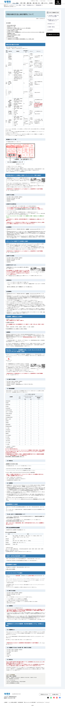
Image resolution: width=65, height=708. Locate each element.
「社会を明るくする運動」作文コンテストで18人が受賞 (53, 16)
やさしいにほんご (50, 0)
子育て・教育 (22, 3)
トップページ (11, 5)
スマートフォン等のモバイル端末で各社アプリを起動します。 (18, 282)
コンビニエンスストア (9, 92)
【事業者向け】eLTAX (9, 121)
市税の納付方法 (38, 5)
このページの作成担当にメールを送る (12, 682)
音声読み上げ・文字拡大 (34, 0)
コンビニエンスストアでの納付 (12, 37)
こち (12, 374)
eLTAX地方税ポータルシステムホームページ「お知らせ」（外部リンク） (29, 668)
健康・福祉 (29, 3)
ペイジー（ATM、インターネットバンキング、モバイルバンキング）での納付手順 (20, 472)
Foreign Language (42, 0)
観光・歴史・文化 (36, 3)
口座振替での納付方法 (10, 322)
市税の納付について (30, 5)
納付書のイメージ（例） (11, 26)
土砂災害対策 (50, 30)
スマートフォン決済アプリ (9, 64)
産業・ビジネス (44, 3)
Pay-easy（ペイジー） (9, 73)
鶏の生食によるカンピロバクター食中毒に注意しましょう (53, 20)
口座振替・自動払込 (9, 83)
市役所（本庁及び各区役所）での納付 (13, 34)
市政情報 (51, 3)
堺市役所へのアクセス (44, 694)
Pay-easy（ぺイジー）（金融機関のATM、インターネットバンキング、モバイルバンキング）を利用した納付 (25, 32)
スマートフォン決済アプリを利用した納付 (14, 29)
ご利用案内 (5, 702)
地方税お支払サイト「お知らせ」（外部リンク (29, 236)
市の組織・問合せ (55, 694)
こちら (12, 190)
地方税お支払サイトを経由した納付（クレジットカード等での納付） (19, 28)
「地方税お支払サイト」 (34, 246)
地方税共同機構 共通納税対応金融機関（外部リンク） (14, 456)
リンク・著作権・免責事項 (13, 702)
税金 (24, 5)
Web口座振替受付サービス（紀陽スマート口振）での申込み (16, 328)
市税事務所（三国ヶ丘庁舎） (10, 112)
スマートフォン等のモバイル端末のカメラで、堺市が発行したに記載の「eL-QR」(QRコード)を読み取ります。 (26, 284)
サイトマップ (47, 702)
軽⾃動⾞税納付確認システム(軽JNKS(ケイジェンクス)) (15, 335)
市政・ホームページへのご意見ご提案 (29, 702)
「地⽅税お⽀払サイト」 (12, 367)
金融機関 (27, 229)
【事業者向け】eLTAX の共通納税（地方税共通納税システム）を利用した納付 (20, 38)
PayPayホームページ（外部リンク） (15, 275)
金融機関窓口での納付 (11, 33)
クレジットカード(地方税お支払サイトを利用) (10, 56)
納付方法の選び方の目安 (11, 25)
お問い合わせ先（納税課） (10, 569)
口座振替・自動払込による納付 (12, 30)
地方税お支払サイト (10, 178)
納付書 (21, 178)
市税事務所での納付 (10, 36)
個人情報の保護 (20, 702)
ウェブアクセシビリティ (40, 702)
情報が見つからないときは (54, 34)
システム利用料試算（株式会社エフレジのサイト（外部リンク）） (25, 208)
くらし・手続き (16, 3)
